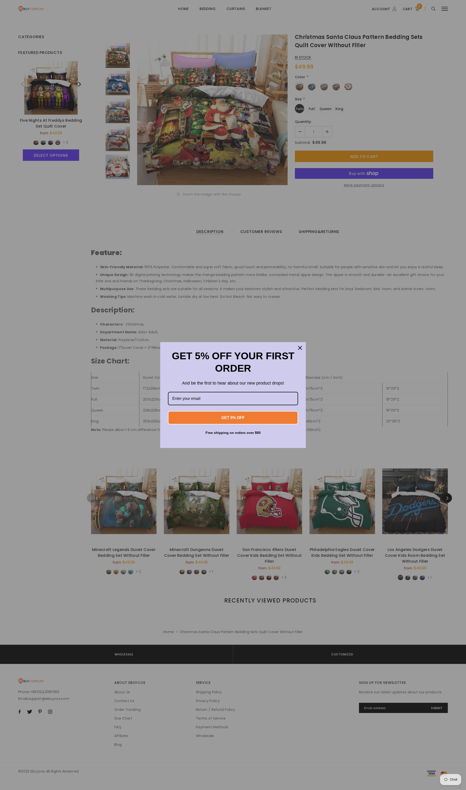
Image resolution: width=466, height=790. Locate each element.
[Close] (300, 348)
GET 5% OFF (233, 418)
